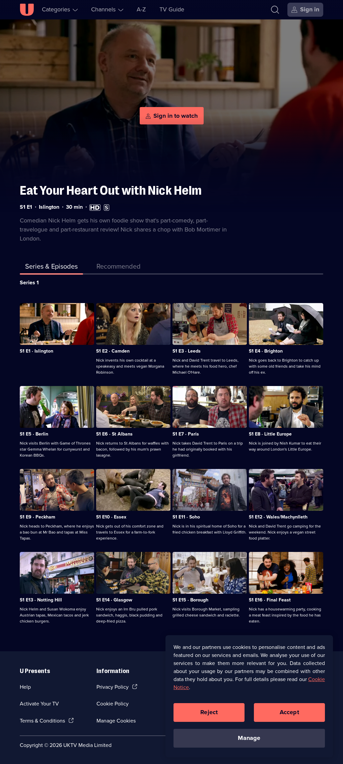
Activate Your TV (39, 703)
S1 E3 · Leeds (187, 351)
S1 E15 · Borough (190, 599)
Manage (249, 738)
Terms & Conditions (42, 721)
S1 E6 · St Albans (114, 434)
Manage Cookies (116, 721)
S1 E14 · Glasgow (114, 599)
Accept (289, 712)
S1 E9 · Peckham (37, 516)
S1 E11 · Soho (186, 516)
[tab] (118, 267)
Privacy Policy (112, 687)
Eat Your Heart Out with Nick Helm (111, 190)
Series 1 (29, 282)
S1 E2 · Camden (113, 351)
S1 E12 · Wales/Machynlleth (278, 516)
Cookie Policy (112, 703)
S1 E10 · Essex (111, 516)
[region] (249, 696)
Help (25, 687)
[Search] (275, 10)
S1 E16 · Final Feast (270, 599)
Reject (209, 712)
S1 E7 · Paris (186, 434)
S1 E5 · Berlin (34, 434)
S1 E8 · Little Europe (270, 434)
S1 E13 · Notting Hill (41, 599)
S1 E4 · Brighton (266, 351)
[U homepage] (27, 10)
